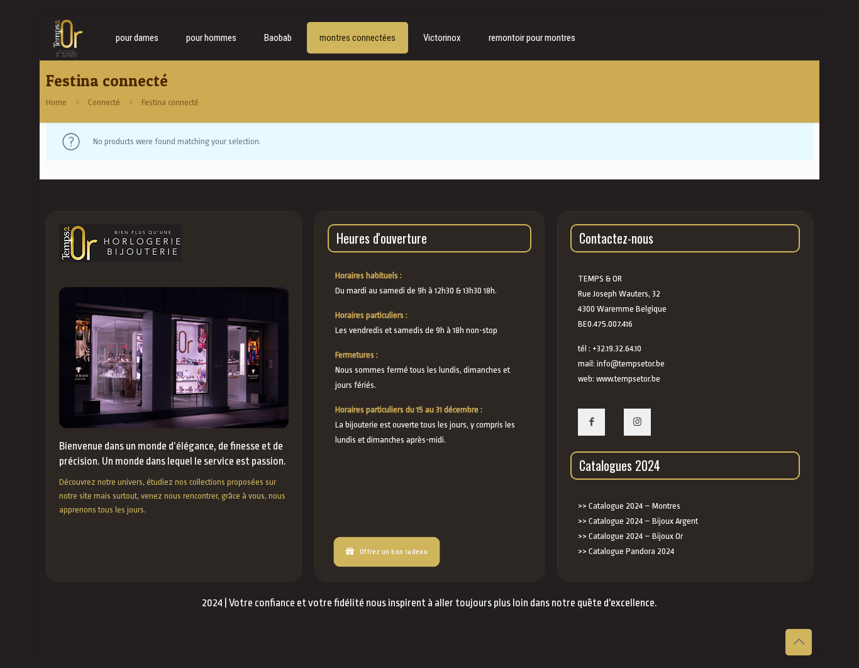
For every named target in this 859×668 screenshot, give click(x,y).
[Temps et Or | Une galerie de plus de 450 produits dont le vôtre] (68, 38)
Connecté (104, 102)
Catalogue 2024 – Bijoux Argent (643, 521)
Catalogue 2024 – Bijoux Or (636, 536)
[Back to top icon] (798, 642)
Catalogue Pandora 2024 (631, 551)
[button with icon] (591, 422)
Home (56, 102)
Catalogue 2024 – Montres (634, 506)
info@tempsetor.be (631, 363)
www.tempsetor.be (628, 378)
